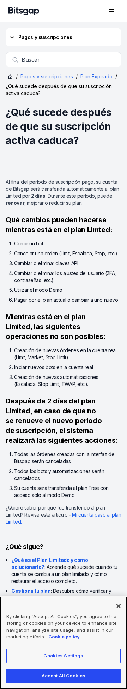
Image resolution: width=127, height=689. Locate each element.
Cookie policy (64, 636)
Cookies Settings (63, 655)
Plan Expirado (96, 76)
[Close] (118, 606)
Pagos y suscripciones (45, 37)
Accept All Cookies (63, 675)
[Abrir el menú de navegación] (111, 11)
